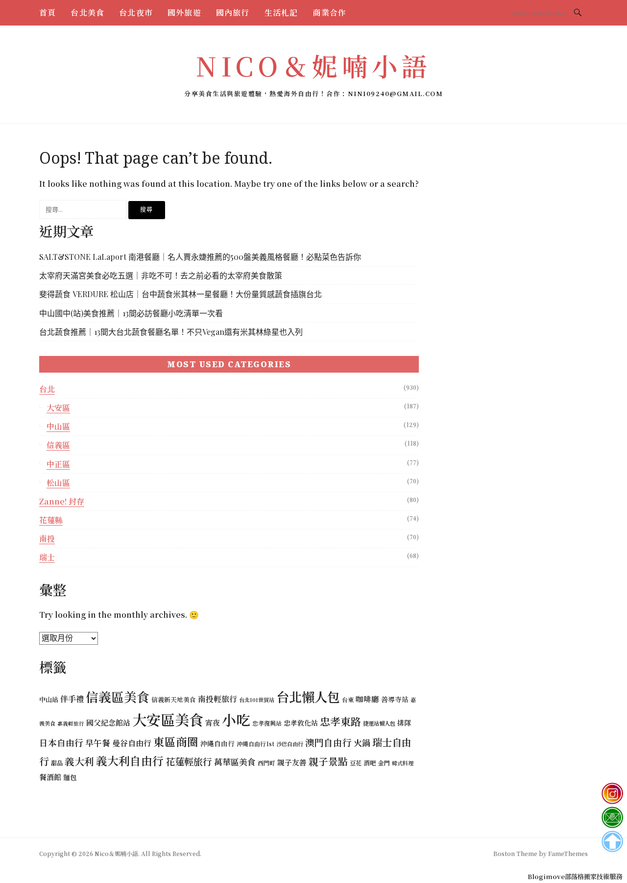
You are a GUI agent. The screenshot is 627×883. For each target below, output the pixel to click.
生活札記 (281, 12)
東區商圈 (175, 741)
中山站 (48, 699)
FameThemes (568, 853)
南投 (47, 538)
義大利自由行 (130, 761)
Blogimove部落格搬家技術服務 (575, 876)
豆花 (356, 762)
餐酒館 (50, 777)
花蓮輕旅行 (189, 761)
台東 (348, 699)
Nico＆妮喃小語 (313, 65)
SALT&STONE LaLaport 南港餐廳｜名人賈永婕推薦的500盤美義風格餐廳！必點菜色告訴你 (200, 257)
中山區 (58, 426)
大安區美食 (167, 719)
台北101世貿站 (256, 700)
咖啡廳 (367, 698)
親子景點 (328, 761)
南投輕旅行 (217, 699)
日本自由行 (61, 742)
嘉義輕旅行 (70, 723)
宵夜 (212, 722)
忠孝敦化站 (301, 723)
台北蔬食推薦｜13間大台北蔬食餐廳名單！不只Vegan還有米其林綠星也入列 (171, 332)
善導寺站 (395, 699)
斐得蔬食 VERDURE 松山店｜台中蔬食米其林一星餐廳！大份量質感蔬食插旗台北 (180, 294)
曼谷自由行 (131, 743)
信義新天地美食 (173, 699)
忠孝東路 (340, 721)
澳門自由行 (328, 742)
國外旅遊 (184, 12)
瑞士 (47, 557)
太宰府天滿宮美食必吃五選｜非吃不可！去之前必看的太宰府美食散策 (160, 275)
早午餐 (97, 743)
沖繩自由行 (217, 743)
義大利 (79, 761)
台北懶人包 (308, 696)
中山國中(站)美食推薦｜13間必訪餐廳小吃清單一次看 (131, 313)
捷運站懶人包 (379, 723)
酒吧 (369, 762)
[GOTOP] (612, 842)
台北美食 (87, 12)
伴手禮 (72, 699)
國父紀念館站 (108, 722)
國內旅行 (233, 12)
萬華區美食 (235, 762)
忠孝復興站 (267, 723)
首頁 (47, 12)
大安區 (58, 407)
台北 (47, 389)
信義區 (58, 445)
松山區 (58, 482)
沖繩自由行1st (255, 743)
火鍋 (362, 742)
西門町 (266, 762)
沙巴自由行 (289, 744)
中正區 (58, 464)
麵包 (70, 777)
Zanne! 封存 (61, 501)
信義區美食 (117, 696)
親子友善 (292, 762)
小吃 (236, 719)
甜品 (57, 762)
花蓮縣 (51, 520)
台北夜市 (136, 12)
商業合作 (329, 12)
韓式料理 (402, 763)
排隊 (404, 722)
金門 (384, 762)
